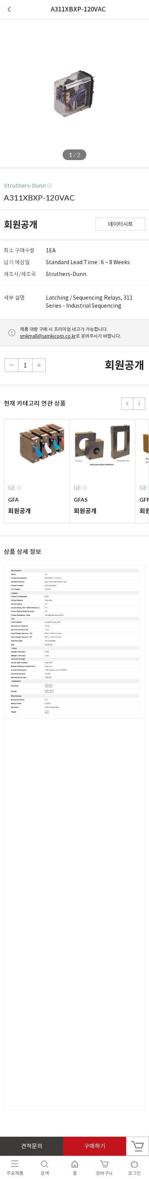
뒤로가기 (9, 9)
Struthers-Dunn (25, 186)
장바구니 (137, 1146)
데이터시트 (120, 224)
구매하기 (94, 1146)
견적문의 (31, 1146)
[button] (127, 403)
